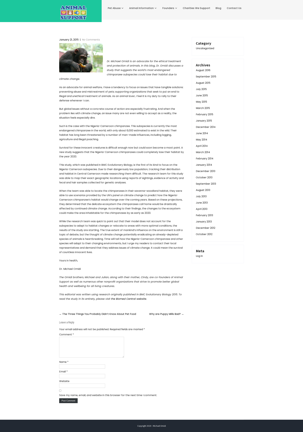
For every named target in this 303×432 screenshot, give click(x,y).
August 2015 (203, 83)
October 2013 (204, 177)
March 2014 (203, 152)
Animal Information (141, 8)
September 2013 (206, 184)
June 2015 (202, 95)
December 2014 (206, 127)
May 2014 (201, 139)
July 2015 (201, 89)
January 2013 (204, 221)
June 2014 (202, 133)
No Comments (91, 39)
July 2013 (201, 196)
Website (64, 381)
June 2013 (202, 202)
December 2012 (205, 228)
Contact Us (234, 8)
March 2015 (203, 108)
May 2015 (201, 102)
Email (63, 371)
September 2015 (206, 76)
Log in (199, 256)
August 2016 (203, 70)
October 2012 (204, 234)
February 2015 (204, 114)
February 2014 (204, 158)
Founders (168, 8)
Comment (66, 334)
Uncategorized (205, 48)
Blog (218, 8)
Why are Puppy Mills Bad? (166, 314)
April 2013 (201, 209)
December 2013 (205, 171)
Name (63, 362)
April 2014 (202, 146)
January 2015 (204, 121)
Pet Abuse (114, 8)
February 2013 (204, 215)
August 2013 (203, 190)
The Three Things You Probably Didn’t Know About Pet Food (97, 314)
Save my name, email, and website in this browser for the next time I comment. (108, 395)
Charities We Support (196, 8)
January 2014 (204, 165)
